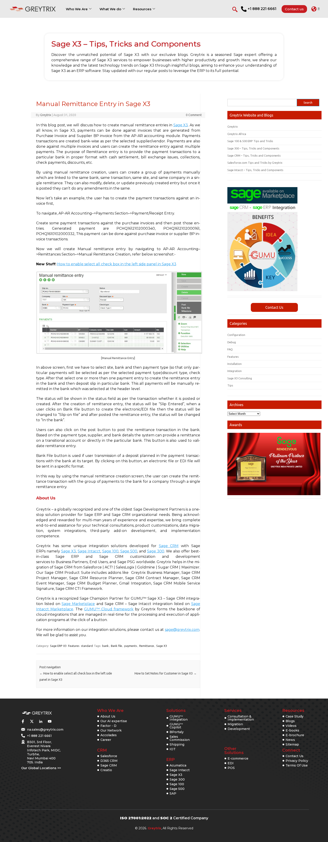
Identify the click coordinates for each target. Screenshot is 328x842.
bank (105, 645)
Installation (234, 363)
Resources (142, 9)
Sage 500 (128, 551)
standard (87, 645)
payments (130, 645)
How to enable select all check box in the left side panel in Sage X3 (116, 264)
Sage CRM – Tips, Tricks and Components (254, 155)
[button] (315, 9)
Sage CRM (169, 546)
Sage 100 (110, 551)
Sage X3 (180, 125)
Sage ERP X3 (58, 645)
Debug (231, 342)
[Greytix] (36, 713)
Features (73, 645)
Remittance (146, 645)
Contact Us (274, 307)
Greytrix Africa (236, 133)
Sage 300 (155, 551)
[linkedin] (40, 721)
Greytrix (45, 115)
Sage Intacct (89, 551)
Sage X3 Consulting (239, 378)
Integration (234, 370)
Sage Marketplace (78, 604)
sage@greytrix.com (182, 629)
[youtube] (49, 721)
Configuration (236, 334)
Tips (230, 385)
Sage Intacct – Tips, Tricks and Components (255, 170)
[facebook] (23, 721)
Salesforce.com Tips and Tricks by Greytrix (254, 162)
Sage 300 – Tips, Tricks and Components (253, 148)
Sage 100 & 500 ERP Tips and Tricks (250, 141)
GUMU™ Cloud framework (108, 609)
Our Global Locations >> (41, 768)
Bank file (116, 645)
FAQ (230, 349)
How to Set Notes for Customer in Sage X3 (166, 673)
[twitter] (31, 721)
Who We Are (77, 9)
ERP (170, 759)
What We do (110, 9)
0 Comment (194, 115)
